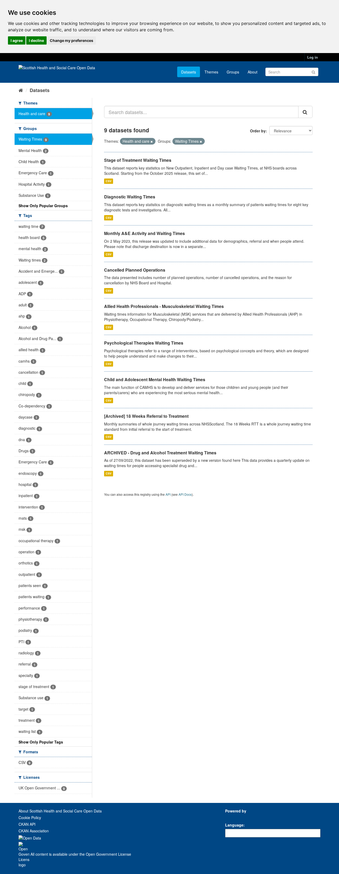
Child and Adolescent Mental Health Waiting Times (154, 379)
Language (234, 825)
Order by (258, 130)
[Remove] (151, 141)
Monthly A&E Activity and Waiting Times (144, 233)
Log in (312, 57)
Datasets (188, 72)
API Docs (185, 494)
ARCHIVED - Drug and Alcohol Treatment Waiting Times (160, 453)
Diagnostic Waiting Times (129, 197)
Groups (233, 72)
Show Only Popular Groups (43, 205)
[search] (305, 112)
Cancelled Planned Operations (134, 270)
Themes (211, 72)
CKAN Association (34, 830)
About (252, 72)
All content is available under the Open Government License (80, 854)
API (168, 494)
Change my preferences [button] (71, 40)
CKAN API (27, 824)
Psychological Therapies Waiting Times (143, 343)
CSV (108, 181)
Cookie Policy (30, 817)
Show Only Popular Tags (41, 742)
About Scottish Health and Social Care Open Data (60, 811)
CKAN (234, 817)
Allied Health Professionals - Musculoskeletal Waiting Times (164, 306)
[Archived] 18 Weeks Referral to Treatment (146, 416)
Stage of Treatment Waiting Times (137, 160)
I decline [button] (36, 40)
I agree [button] (17, 40)
